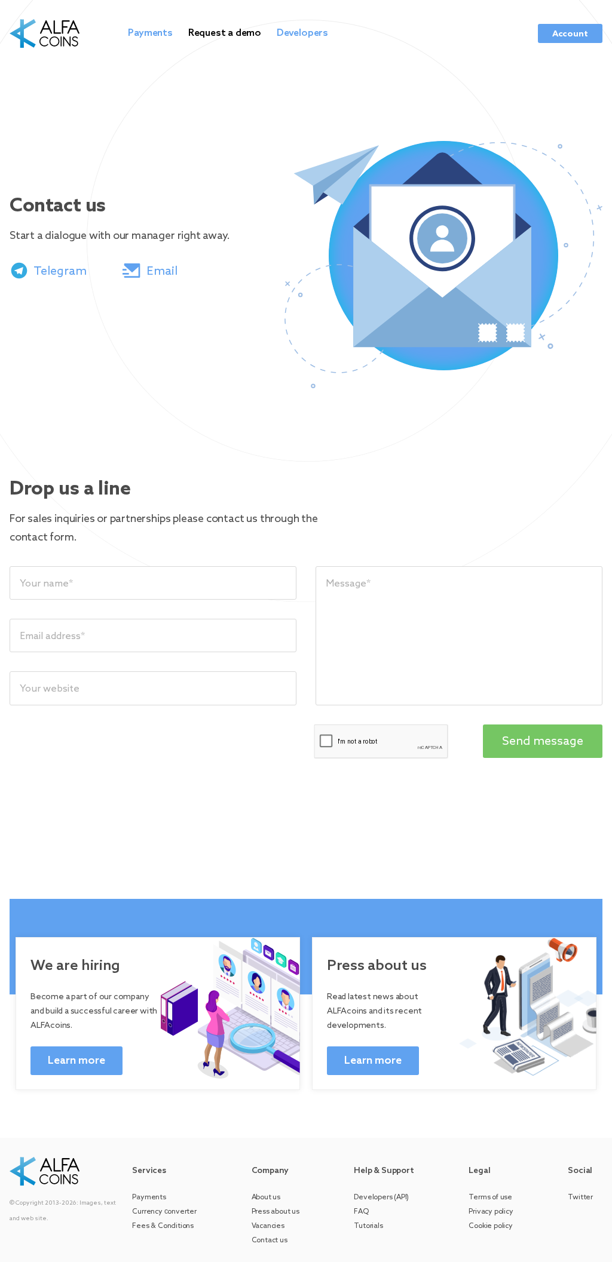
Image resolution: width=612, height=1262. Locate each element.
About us (266, 1197)
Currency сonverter (164, 1212)
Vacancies (268, 1226)
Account (570, 34)
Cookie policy (490, 1226)
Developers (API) (381, 1197)
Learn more (76, 1060)
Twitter (580, 1197)
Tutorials (368, 1226)
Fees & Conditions (163, 1226)
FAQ (361, 1212)
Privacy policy (491, 1212)
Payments (150, 33)
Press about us (275, 1212)
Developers (302, 33)
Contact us (269, 1240)
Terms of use (490, 1197)
